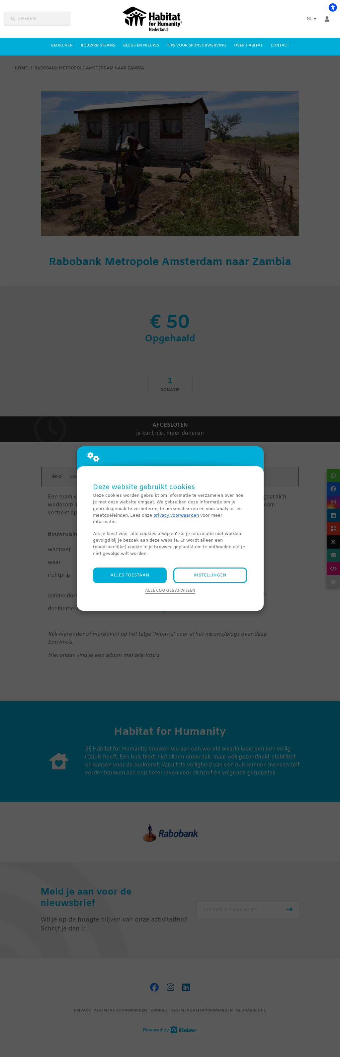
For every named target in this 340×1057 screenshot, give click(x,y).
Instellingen (210, 575)
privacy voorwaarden (176, 515)
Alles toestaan (129, 575)
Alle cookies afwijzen (170, 590)
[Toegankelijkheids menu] (333, 7)
